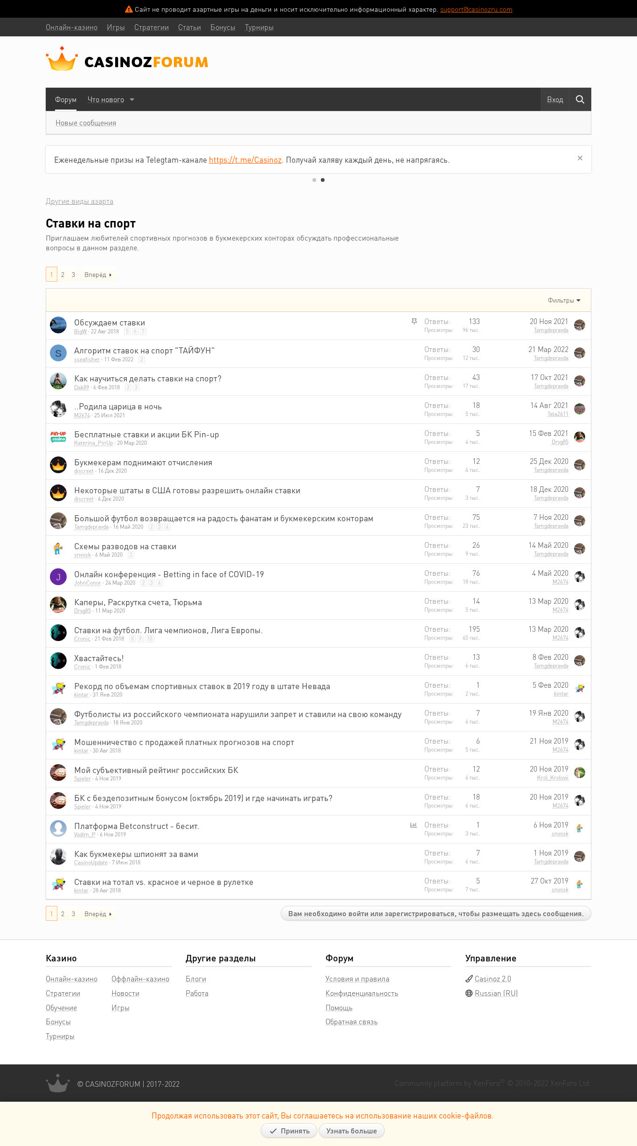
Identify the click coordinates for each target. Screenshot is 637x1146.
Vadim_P (85, 834)
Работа (197, 993)
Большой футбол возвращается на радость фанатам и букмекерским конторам (224, 517)
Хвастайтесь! (99, 657)
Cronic (82, 638)
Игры (120, 1007)
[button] (131, 99)
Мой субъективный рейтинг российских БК (156, 769)
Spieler (82, 778)
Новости (125, 993)
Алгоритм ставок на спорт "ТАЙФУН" (144, 350)
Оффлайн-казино (140, 978)
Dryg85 (560, 441)
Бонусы (58, 1021)
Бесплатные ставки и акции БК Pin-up (146, 433)
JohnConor (87, 582)
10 (149, 638)
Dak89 (81, 387)
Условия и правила (357, 978)
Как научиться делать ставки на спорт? (148, 378)
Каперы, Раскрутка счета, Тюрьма (138, 601)
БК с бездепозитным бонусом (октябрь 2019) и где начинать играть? (203, 797)
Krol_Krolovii (552, 777)
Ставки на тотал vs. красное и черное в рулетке (164, 881)
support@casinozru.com (476, 9)
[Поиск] (580, 99)
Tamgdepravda (551, 329)
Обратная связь (351, 1021)
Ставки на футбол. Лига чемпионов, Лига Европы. (168, 629)
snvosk (82, 554)
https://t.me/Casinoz (245, 159)
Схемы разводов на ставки (125, 545)
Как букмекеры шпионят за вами (136, 853)
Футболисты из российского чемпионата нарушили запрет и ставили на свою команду (238, 713)
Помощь (339, 1007)
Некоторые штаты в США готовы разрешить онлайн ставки (187, 489)
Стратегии (63, 993)
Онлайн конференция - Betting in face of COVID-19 (169, 573)
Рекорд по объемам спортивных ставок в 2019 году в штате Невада (202, 685)
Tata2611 (557, 413)
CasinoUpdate (91, 862)
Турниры (60, 1036)
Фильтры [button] (561, 300)
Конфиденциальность (361, 993)
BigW (80, 331)
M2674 (82, 415)
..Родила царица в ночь (118, 405)
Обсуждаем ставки (109, 322)
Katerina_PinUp (93, 442)
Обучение (61, 1007)
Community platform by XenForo (493, 1083)
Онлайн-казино (71, 978)
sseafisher (87, 359)
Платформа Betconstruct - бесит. (137, 825)
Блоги (196, 978)
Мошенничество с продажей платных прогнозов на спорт (184, 741)
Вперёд (95, 274)
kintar (81, 694)
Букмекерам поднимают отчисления (143, 461)
